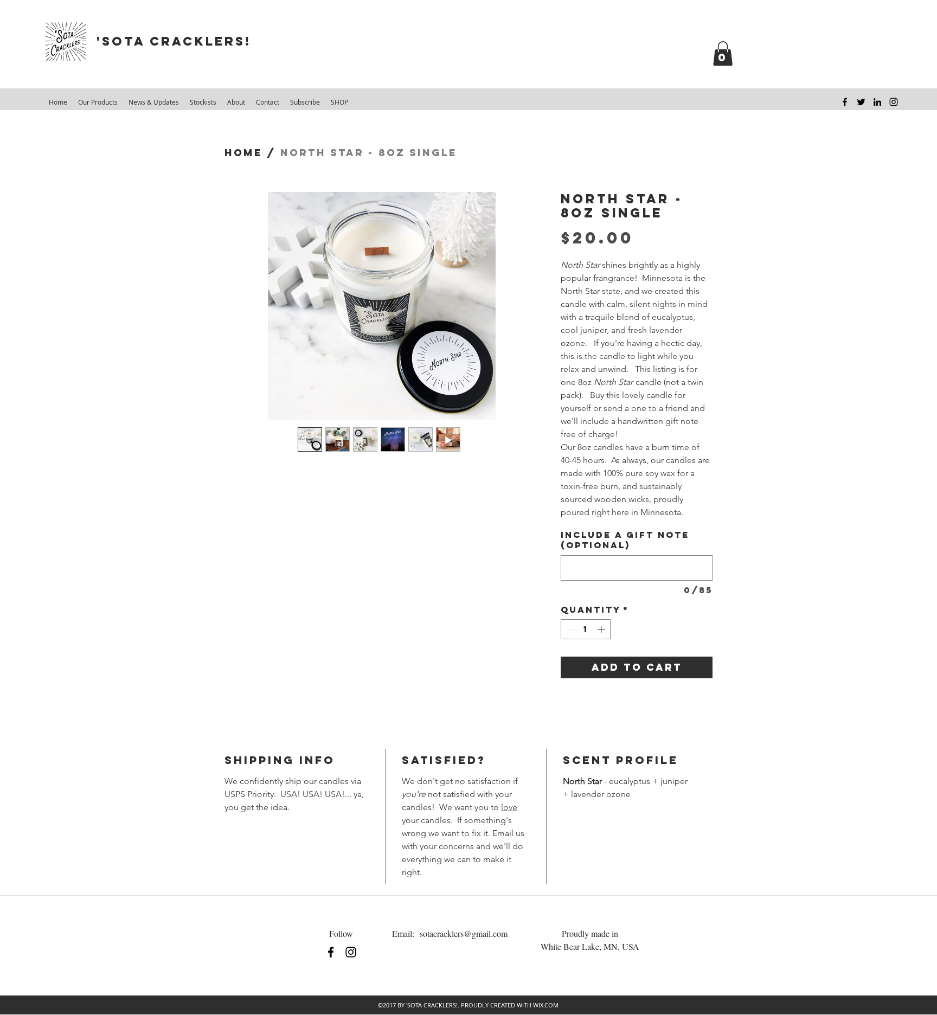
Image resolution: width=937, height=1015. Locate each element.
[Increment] (602, 629)
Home (243, 152)
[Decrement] (569, 629)
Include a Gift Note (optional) (625, 540)
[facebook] (844, 102)
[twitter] (861, 102)
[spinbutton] (585, 629)
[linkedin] (877, 102)
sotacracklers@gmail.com (464, 933)
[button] (723, 53)
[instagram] (893, 102)
